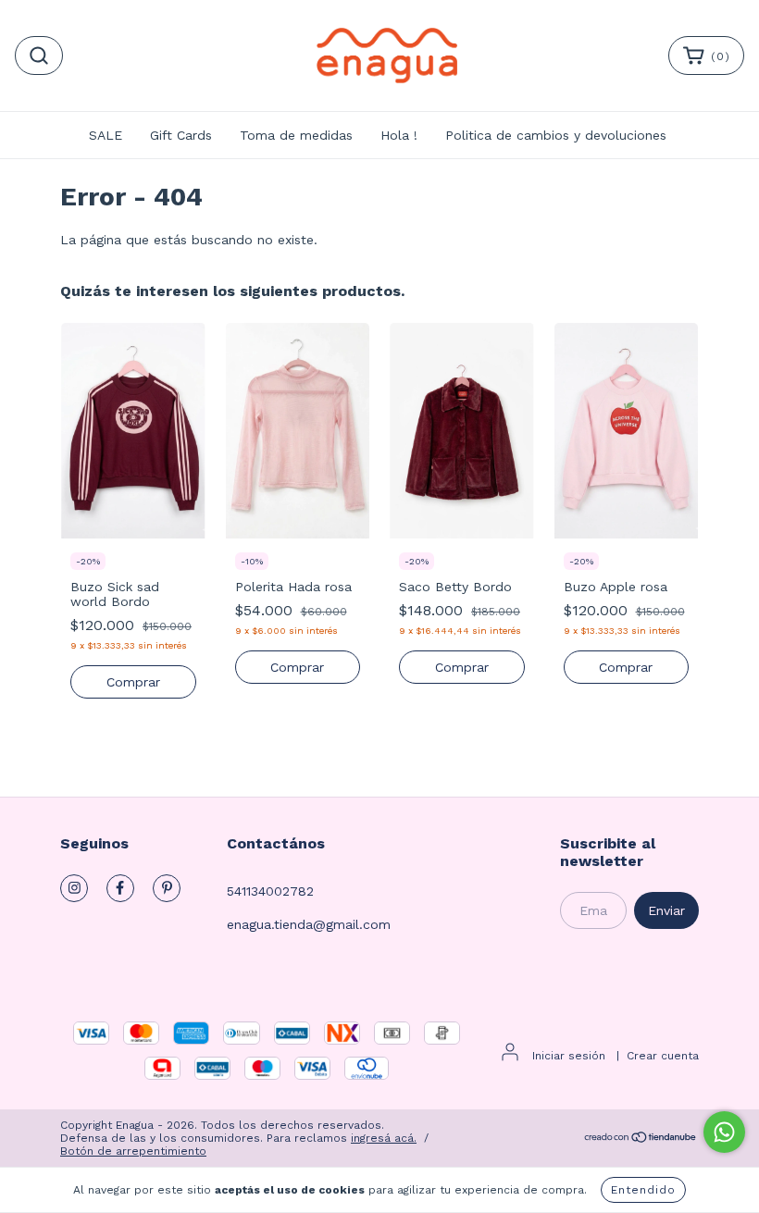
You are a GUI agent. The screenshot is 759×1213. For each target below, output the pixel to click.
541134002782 (270, 891)
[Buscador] (39, 55)
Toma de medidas (296, 135)
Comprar (133, 682)
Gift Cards (181, 135)
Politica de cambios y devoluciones (555, 135)
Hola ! (398, 135)
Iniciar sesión (568, 1055)
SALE (105, 135)
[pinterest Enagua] (166, 888)
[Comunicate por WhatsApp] (724, 1132)
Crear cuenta (663, 1055)
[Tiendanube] (641, 1139)
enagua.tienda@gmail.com (309, 924)
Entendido (643, 1189)
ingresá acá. (384, 1138)
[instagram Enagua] (74, 888)
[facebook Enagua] (120, 888)
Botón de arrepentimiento (133, 1151)
